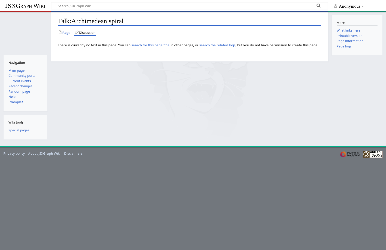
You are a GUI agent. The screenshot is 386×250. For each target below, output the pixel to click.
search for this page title (150, 45)
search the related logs (217, 45)
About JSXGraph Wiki (44, 153)
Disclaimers (73, 153)
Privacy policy (14, 153)
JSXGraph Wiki (25, 5)
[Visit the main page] (25, 33)
